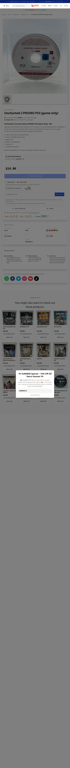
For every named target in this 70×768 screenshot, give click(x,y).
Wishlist (50, 5)
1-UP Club (43, 5)
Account (56, 5)
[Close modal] (52, 372)
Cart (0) (66, 5)
